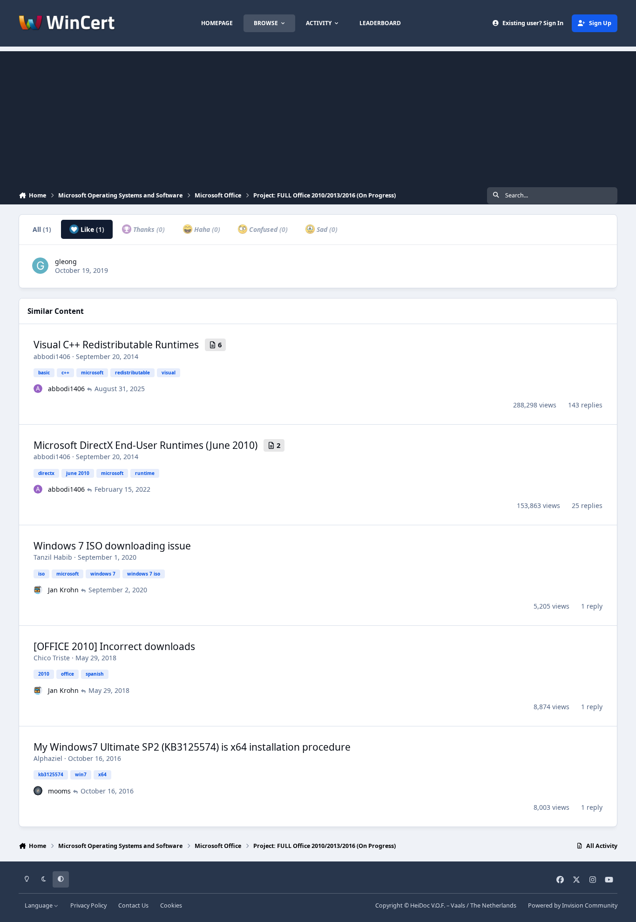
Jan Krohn (63, 589)
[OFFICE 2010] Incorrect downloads (114, 646)
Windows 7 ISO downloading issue (112, 545)
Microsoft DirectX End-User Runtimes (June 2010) (145, 445)
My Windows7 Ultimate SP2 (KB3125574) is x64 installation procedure (192, 746)
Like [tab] (91, 229)
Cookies (171, 905)
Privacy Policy (88, 905)
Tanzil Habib (53, 557)
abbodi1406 (52, 356)
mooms (59, 790)
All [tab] (42, 229)
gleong (66, 261)
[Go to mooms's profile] (38, 790)
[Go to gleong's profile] (40, 266)
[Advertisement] (318, 116)
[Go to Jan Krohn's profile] (38, 590)
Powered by (572, 905)
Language (39, 905)
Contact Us (133, 905)
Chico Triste (52, 657)
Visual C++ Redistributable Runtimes (116, 344)
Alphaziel (48, 758)
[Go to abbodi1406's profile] (38, 388)
